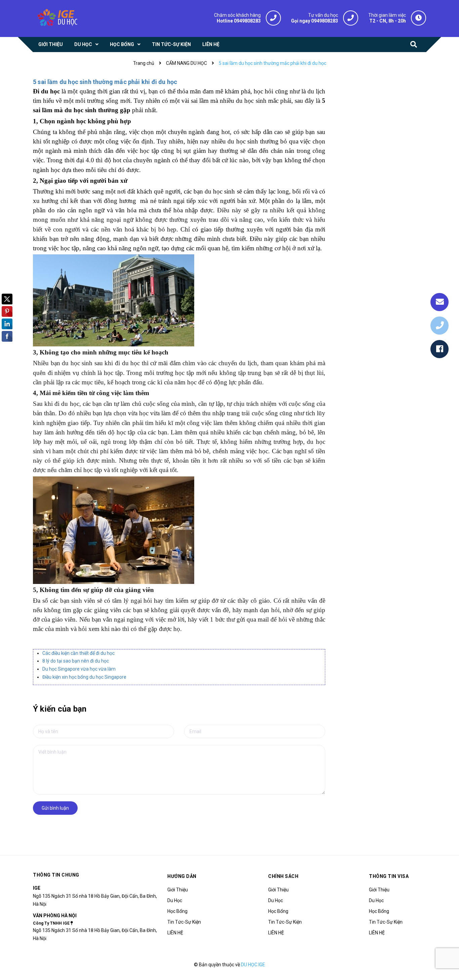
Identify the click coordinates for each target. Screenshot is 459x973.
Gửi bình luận (55, 808)
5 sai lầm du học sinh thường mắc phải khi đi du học (105, 81)
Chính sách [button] (283, 876)
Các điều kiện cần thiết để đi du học (78, 653)
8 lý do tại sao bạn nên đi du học (75, 661)
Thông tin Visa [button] (389, 876)
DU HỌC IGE (253, 964)
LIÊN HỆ (175, 932)
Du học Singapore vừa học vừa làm (79, 669)
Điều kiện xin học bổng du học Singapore (84, 677)
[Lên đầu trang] (445, 951)
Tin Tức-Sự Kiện (184, 922)
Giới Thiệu (177, 889)
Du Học (174, 900)
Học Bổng (177, 911)
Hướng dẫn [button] (182, 876)
